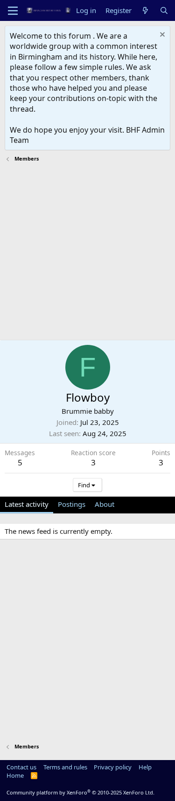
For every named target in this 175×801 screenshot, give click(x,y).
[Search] (164, 10)
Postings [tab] (71, 504)
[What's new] (145, 10)
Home (15, 775)
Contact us (21, 767)
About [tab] (104, 504)
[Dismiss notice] (161, 35)
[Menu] (13, 10)
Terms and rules (65, 767)
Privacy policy (113, 767)
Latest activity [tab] (27, 504)
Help (145, 767)
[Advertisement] (87, 252)
